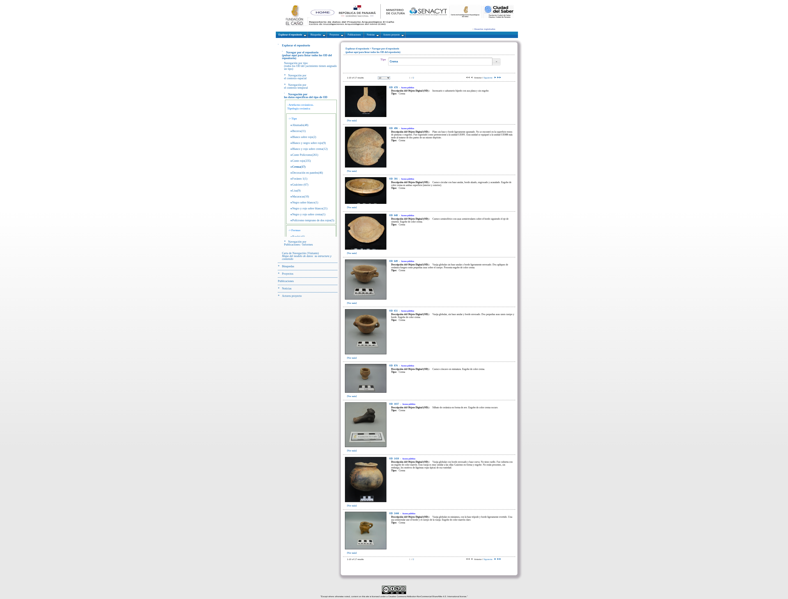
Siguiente (488, 78)
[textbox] (440, 62)
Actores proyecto (292, 295)
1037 (394, 404)
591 (393, 178)
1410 (394, 458)
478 (393, 87)
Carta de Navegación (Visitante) (306, 256)
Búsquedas (288, 266)
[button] (496, 61)
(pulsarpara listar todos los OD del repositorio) (307, 55)
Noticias (286, 288)
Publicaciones (286, 281)
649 (393, 261)
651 (393, 310)
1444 (394, 513)
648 (393, 215)
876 (393, 365)
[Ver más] (352, 120)
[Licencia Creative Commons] (394, 593)
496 (393, 128)
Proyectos (287, 273)
